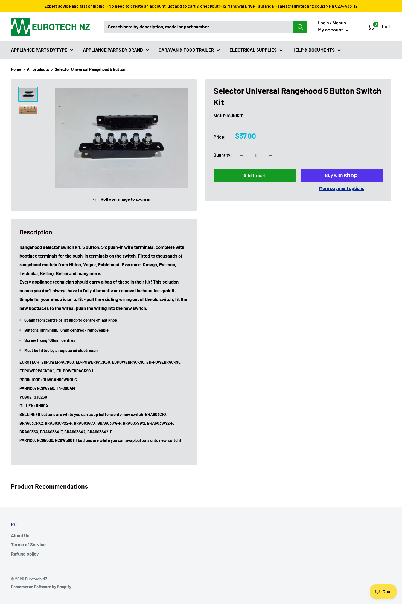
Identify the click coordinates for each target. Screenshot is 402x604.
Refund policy (25, 553)
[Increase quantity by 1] (270, 155)
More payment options (341, 188)
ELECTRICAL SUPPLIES (253, 49)
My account (331, 30)
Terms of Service (28, 544)
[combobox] (198, 27)
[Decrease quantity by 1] (241, 155)
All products (38, 69)
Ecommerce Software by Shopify (41, 586)
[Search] (300, 27)
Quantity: (223, 155)
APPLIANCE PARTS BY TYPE (39, 49)
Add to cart (254, 175)
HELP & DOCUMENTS (313, 49)
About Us (20, 535)
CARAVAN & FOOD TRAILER (186, 49)
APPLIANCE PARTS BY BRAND (113, 49)
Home (16, 69)
